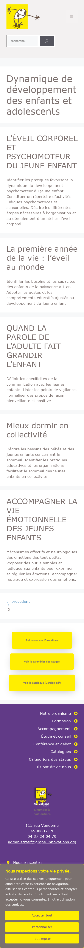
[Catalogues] (64, 751)
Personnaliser (42, 927)
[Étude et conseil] (59, 736)
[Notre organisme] (59, 713)
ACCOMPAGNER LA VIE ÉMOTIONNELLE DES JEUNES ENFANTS (41, 519)
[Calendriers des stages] (53, 759)
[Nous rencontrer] (24, 862)
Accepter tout (42, 915)
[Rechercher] (47, 41)
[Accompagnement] (57, 729)
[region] (42, 906)
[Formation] (65, 721)
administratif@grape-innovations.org (42, 842)
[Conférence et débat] (55, 744)
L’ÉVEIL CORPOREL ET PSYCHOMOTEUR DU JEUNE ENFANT (42, 152)
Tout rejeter (42, 938)
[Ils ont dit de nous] (57, 767)
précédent (18, 601)
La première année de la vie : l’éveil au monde (42, 257)
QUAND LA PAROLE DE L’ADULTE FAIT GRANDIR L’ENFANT (33, 346)
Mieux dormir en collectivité (37, 430)
